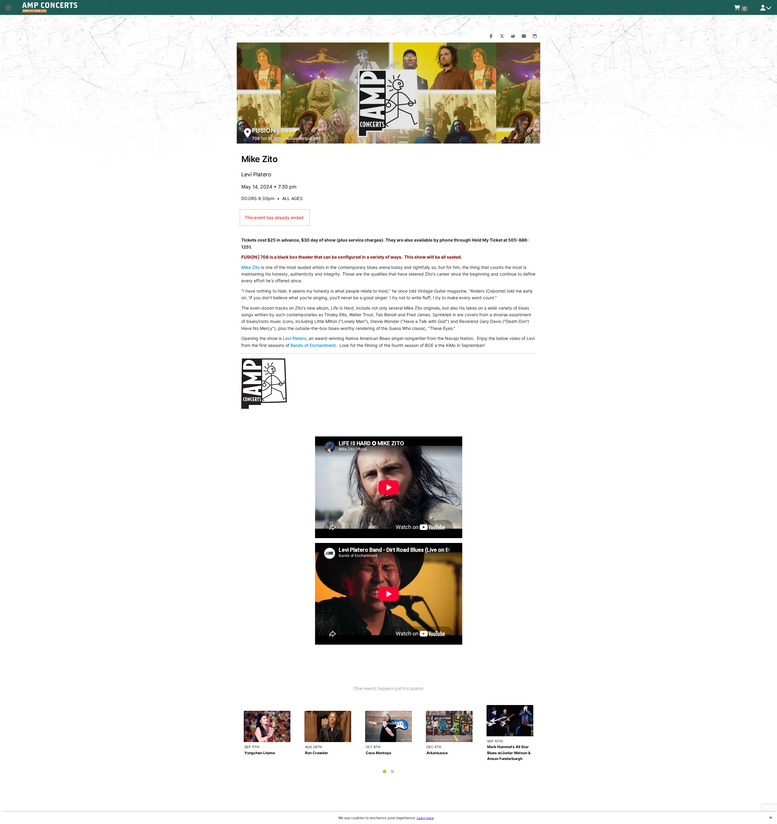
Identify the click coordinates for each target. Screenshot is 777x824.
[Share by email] (524, 36)
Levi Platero (294, 338)
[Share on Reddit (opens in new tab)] (513, 36)
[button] (8, 7)
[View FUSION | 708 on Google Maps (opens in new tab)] (247, 132)
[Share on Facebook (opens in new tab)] (491, 36)
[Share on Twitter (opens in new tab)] (502, 36)
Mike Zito (250, 267)
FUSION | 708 (272, 130)
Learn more (425, 818)
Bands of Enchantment (313, 345)
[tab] (384, 771)
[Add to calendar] (535, 36)
